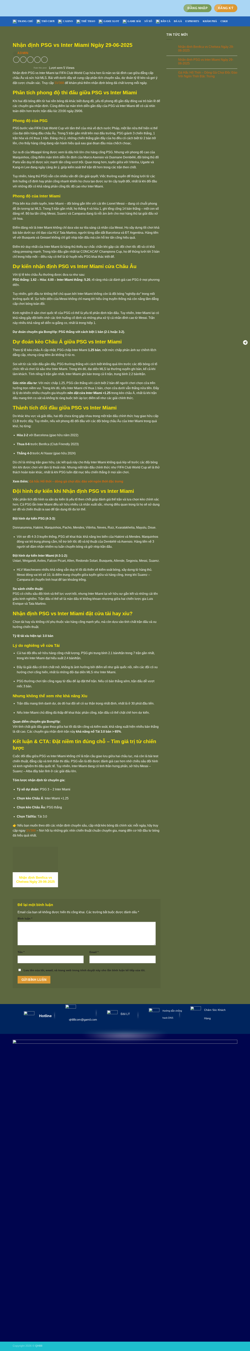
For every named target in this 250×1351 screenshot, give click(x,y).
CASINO (68, 21)
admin (23, 53)
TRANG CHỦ (25, 21)
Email (93, 952)
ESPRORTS (192, 21)
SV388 (59, 83)
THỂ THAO (88, 21)
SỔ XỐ (148, 21)
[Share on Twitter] (23, 59)
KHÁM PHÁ (210, 21)
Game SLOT (111, 21)
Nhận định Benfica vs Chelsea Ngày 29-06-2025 (206, 48)
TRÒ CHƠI (47, 21)
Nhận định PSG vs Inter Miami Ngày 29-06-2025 (205, 61)
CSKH (224, 21)
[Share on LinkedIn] (44, 59)
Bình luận (25, 918)
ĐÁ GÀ (178, 21)
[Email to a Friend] (30, 59)
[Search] (235, 21)
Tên (21, 952)
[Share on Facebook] (16, 59)
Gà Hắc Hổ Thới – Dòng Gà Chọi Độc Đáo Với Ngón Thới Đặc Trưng (207, 74)
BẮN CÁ (166, 21)
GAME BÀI (134, 21)
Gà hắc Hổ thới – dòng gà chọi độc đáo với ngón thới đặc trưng (76, 481)
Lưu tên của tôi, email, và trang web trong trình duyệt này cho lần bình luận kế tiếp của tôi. (84, 970)
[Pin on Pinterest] (37, 59)
